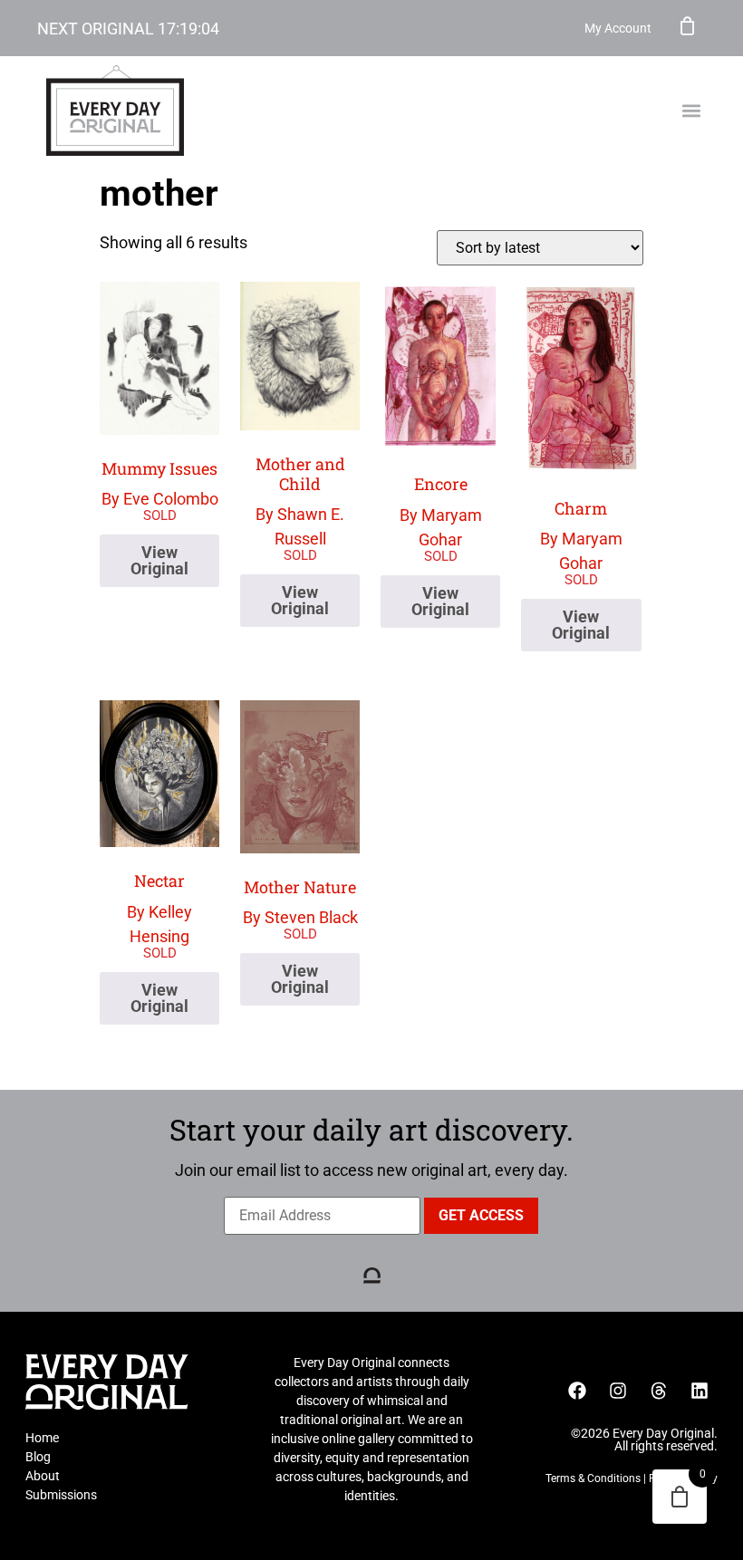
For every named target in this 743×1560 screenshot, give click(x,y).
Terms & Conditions (593, 1478)
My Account (617, 28)
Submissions (61, 1495)
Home (42, 1437)
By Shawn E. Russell (300, 500)
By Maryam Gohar (441, 511)
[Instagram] (618, 1390)
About (42, 1476)
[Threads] (659, 1390)
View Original (159, 560)
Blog (38, 1456)
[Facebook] (577, 1390)
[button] (691, 111)
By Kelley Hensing (159, 908)
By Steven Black (300, 902)
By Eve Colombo (159, 483)
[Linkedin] (699, 1390)
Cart (688, 25)
